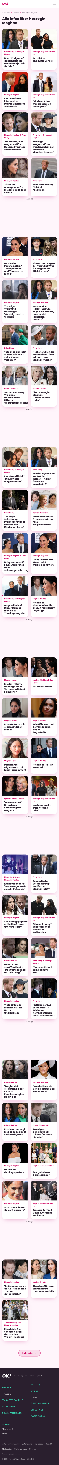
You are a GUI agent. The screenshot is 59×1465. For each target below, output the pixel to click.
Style (34, 1391)
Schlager (9, 1406)
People (7, 1387)
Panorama (38, 1416)
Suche (4, 1433)
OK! (5, 4)
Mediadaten (7, 1449)
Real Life (7, 1394)
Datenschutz (27, 1444)
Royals (35, 1384)
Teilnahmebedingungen (11, 1454)
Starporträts (12, 1412)
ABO (4, 1444)
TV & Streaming (12, 1400)
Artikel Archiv (14, 1444)
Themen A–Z (7, 1429)
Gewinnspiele (40, 1403)
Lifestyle (37, 1409)
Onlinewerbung (20, 1449)
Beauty (35, 1397)
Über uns (32, 1449)
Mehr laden (29, 1353)
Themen (16, 12)
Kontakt (49, 1444)
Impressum (38, 1444)
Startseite (6, 12)
